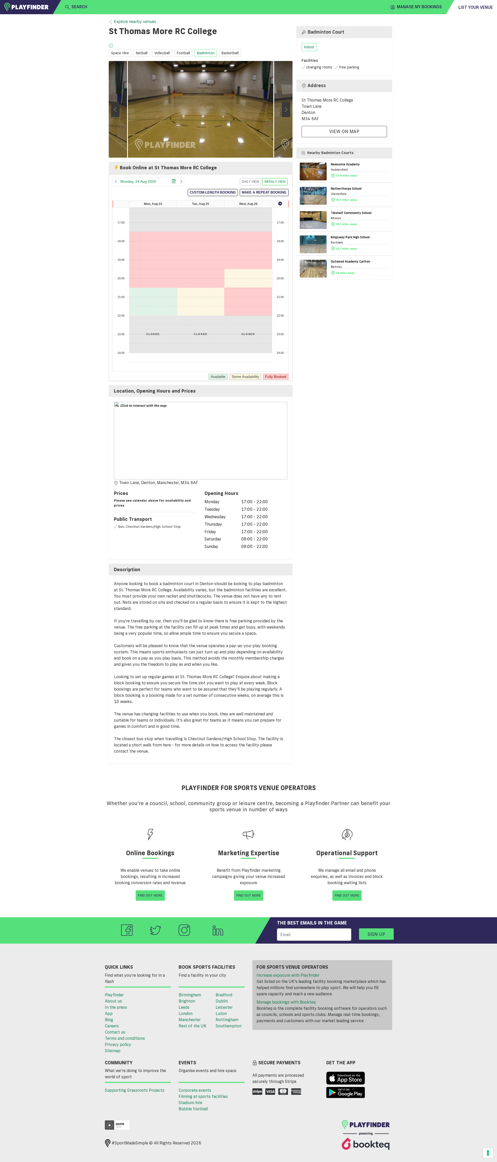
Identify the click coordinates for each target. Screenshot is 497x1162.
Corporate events (195, 1090)
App (109, 1013)
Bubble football (193, 1108)
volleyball (162, 53)
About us (113, 1001)
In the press (116, 1007)
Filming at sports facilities (203, 1096)
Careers (112, 1025)
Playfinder (114, 994)
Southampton (229, 1025)
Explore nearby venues (135, 21)
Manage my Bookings (419, 6)
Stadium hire (190, 1102)
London (186, 1013)
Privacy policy (118, 1044)
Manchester (190, 1019)
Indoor (309, 47)
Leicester (224, 1007)
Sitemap (112, 1050)
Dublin (222, 1001)
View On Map (344, 131)
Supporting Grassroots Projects (134, 1090)
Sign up (376, 934)
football (183, 53)
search (79, 6)
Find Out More (150, 895)
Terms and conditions (125, 1038)
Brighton (187, 1001)
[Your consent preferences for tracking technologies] (488, 1153)
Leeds (184, 1007)
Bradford (224, 994)
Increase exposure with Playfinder (288, 975)
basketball (230, 53)
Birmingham (190, 994)
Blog (109, 1019)
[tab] (201, 391)
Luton (221, 1013)
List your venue (475, 7)
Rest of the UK (192, 1025)
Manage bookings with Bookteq (286, 1002)
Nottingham (227, 1019)
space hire (120, 53)
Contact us (115, 1032)
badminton (206, 53)
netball (142, 53)
